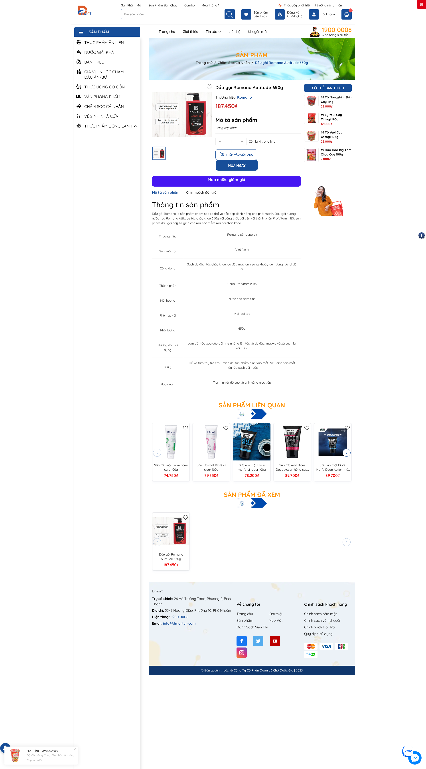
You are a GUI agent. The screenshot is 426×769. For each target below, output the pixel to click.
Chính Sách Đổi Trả (319, 627)
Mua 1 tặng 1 (210, 5)
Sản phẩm (245, 620)
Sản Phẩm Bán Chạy (163, 5)
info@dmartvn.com (179, 623)
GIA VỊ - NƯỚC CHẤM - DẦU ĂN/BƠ (105, 74)
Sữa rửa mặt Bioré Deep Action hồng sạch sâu (292, 467)
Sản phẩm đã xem (252, 494)
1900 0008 (337, 30)
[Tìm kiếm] (230, 14)
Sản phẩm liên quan (252, 405)
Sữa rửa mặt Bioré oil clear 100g (211, 467)
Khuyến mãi (258, 31)
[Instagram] (242, 652)
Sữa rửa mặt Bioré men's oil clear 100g (252, 467)
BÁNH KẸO (94, 62)
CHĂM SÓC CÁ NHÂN (104, 106)
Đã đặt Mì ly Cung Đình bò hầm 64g (50, 755)
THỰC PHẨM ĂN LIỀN (104, 42)
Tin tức (212, 31)
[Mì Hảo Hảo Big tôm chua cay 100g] (311, 155)
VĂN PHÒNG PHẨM (102, 96)
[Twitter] (258, 641)
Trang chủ (167, 31)
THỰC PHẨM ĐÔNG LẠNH (108, 126)
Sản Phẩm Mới (131, 5)
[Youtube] (275, 641)
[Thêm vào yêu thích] (209, 87)
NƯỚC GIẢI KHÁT (100, 52)
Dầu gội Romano (164, 214)
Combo (189, 5)
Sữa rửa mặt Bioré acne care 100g (171, 467)
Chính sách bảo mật (320, 614)
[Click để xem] (182, 114)
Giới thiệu (190, 31)
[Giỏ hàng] (346, 14)
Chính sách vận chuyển (322, 620)
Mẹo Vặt (275, 620)
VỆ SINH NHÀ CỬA (101, 116)
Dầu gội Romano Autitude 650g (171, 556)
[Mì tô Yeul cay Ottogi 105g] (311, 135)
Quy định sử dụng (318, 634)
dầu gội (166, 223)
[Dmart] (96, 10)
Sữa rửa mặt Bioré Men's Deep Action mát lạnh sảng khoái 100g (332, 467)
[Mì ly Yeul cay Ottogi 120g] (311, 118)
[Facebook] (242, 641)
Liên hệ (234, 31)
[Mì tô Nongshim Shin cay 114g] (311, 100)
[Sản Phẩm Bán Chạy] (328, 193)
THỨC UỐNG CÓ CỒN (104, 87)
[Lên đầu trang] (421, 743)
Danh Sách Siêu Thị (252, 627)
